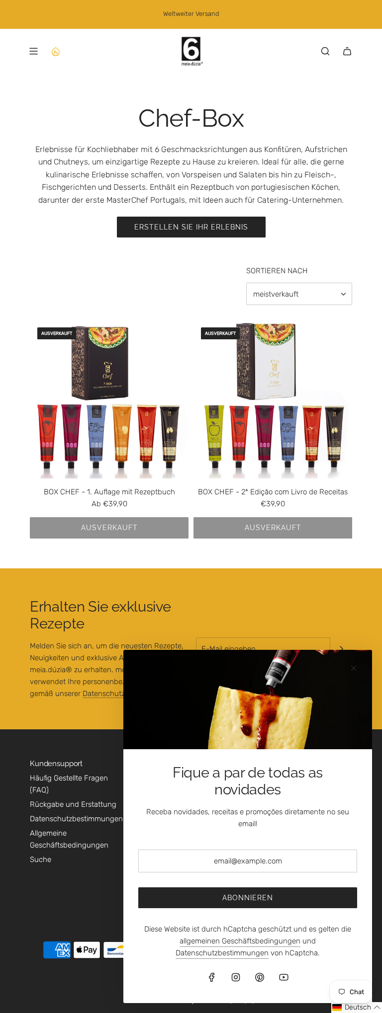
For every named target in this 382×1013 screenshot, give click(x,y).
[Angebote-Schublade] (55, 51)
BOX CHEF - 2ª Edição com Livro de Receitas (273, 491)
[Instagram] (236, 977)
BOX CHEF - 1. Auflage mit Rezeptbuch (109, 491)
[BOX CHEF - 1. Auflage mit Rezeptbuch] (109, 399)
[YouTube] (283, 977)
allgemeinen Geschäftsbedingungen (240, 940)
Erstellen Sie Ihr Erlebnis (191, 227)
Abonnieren (247, 898)
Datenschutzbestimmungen (222, 952)
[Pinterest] (260, 977)
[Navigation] (33, 51)
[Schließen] (354, 668)
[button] (356, 1007)
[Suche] (325, 51)
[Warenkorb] (347, 51)
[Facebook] (212, 977)
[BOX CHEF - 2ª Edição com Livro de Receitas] (272, 399)
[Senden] (341, 649)
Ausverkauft (109, 528)
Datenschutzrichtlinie (118, 693)
